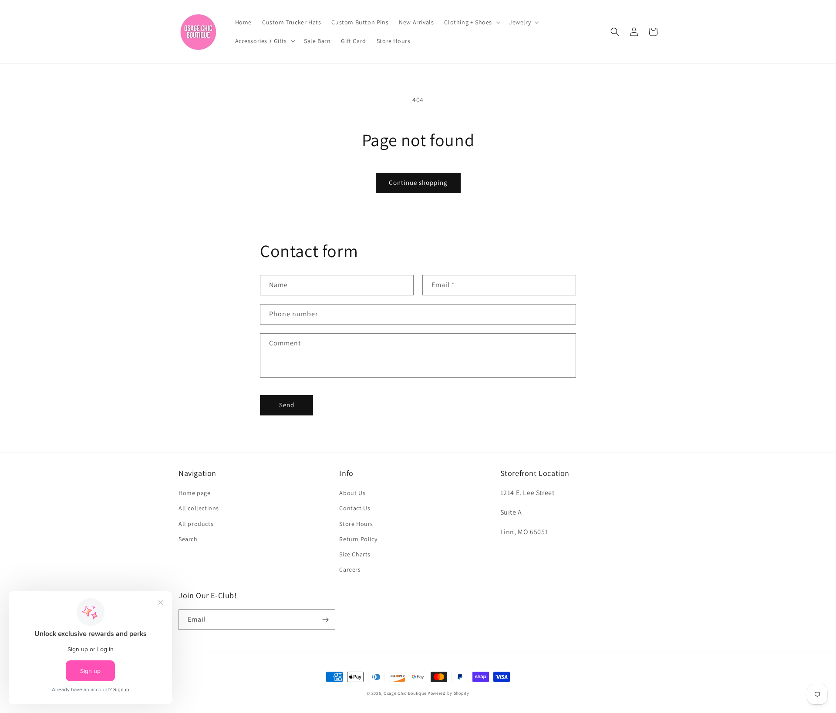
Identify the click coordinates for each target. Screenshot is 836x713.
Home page (194, 493)
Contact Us (354, 508)
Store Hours (356, 524)
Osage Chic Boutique (405, 693)
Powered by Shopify (448, 693)
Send (286, 405)
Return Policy (358, 539)
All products (196, 524)
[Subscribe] (325, 619)
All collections (199, 508)
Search (188, 539)
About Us (352, 493)
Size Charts (355, 554)
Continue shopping (418, 182)
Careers (350, 569)
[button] (471, 22)
